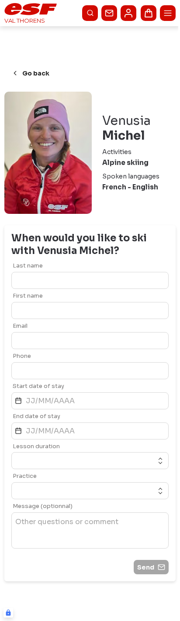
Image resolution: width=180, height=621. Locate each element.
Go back (35, 73)
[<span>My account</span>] (128, 13)
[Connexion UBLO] (8, 613)
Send (145, 567)
